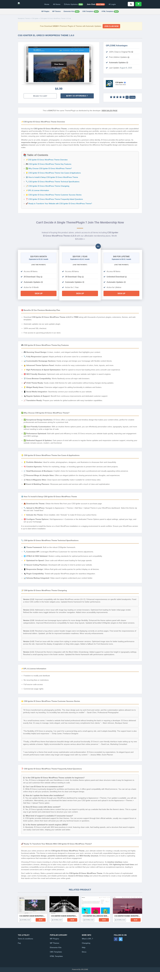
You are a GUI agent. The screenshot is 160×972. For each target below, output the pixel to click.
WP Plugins (45, 11)
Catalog (53, 961)
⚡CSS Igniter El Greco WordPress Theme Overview (47, 160)
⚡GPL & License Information (37, 190)
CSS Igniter (35, 18)
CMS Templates (90, 11)
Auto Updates (74, 4)
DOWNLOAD (25, 920)
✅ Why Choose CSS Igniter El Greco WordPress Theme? (49, 168)
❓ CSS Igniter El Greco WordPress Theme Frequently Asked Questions (54, 199)
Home (46, 4)
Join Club (95, 4)
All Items (56, 4)
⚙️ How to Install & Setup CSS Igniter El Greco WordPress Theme (52, 177)
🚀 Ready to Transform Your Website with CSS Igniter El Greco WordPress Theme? (59, 204)
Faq (19, 943)
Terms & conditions (25, 939)
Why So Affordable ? (78, 96)
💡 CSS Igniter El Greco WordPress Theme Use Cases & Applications (53, 173)
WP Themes (56, 11)
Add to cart (41, 96)
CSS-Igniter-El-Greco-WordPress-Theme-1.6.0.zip (55, 18)
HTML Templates (110, 11)
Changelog (86, 943)
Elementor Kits (71, 11)
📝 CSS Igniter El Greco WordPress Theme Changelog (47, 186)
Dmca (84, 952)
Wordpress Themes (24, 18)
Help (83, 947)
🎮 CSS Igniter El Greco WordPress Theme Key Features (48, 164)
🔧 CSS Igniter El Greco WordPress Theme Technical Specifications (52, 182)
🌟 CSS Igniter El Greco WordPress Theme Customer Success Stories (54, 195)
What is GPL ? (87, 939)
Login (113, 4)
